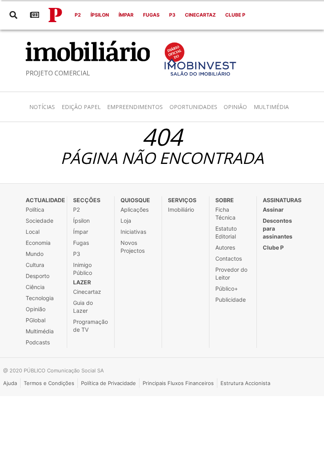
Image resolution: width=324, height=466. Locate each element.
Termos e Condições (49, 383)
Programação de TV (90, 325)
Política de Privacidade (108, 383)
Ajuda (10, 383)
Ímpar (126, 15)
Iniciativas (133, 231)
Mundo (34, 253)
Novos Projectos (133, 246)
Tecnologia (40, 298)
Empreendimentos (135, 107)
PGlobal (35, 320)
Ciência (35, 287)
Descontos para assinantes (277, 228)
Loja (126, 220)
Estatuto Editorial (226, 232)
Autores (225, 247)
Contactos (228, 258)
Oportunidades (193, 107)
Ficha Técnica (225, 213)
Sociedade (39, 220)
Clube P (235, 15)
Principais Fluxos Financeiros (178, 383)
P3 (172, 15)
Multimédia (271, 107)
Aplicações (135, 209)
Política (35, 209)
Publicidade (230, 299)
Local (33, 231)
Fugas (151, 15)
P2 (78, 15)
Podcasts (38, 342)
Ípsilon (99, 15)
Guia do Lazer (83, 306)
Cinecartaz (200, 15)
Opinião (235, 107)
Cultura (35, 264)
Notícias (42, 107)
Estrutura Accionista (245, 383)
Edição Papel (81, 107)
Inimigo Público (82, 268)
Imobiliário (181, 209)
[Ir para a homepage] (55, 15)
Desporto (37, 275)
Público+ (226, 288)
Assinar (273, 209)
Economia (38, 242)
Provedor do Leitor (231, 273)
